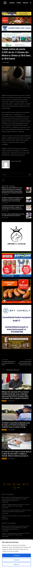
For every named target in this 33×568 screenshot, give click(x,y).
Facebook (9, 484)
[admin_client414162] (6, 164)
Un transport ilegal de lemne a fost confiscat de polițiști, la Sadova (8, 363)
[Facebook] (4, 484)
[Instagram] (14, 484)
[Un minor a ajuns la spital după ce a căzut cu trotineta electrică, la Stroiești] (28, 215)
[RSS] (23, 484)
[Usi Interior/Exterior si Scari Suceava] (16, 342)
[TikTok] (14, 487)
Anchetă (4, 400)
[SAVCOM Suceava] (16, 265)
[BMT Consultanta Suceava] (16, 319)
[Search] (29, 175)
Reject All (16, 564)
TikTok (18, 487)
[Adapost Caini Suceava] (16, 236)
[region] (16, 554)
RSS (27, 484)
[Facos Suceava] (16, 291)
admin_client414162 (16, 161)
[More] (22, 89)
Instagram (19, 484)
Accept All (16, 555)
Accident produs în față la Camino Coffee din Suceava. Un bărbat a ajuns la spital (24, 363)
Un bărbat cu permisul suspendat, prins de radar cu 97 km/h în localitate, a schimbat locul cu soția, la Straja (12, 199)
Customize (16, 560)
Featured (4, 429)
